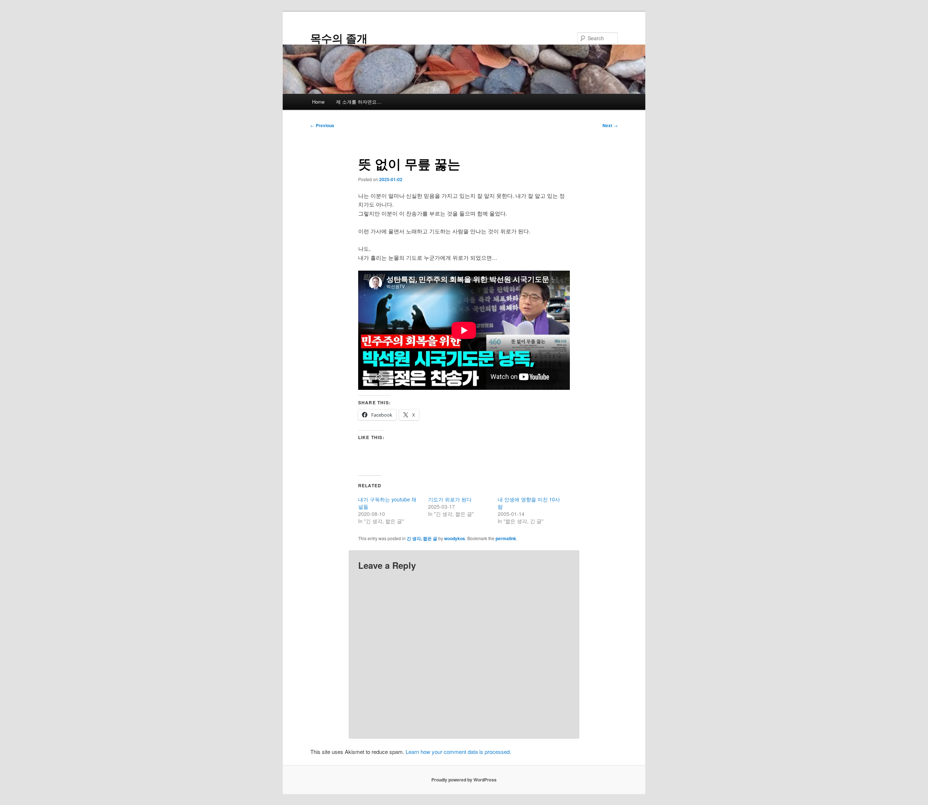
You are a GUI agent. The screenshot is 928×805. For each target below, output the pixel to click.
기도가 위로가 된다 (450, 499)
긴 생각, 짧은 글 (422, 538)
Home (318, 101)
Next (610, 125)
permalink (506, 538)
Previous (322, 125)
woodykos (454, 538)
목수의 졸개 (339, 38)
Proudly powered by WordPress (464, 779)
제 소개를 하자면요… (358, 101)
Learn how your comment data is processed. (458, 751)
